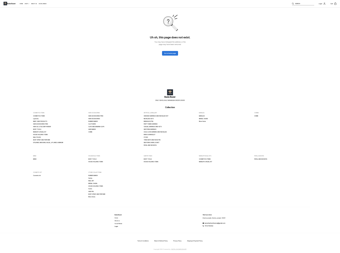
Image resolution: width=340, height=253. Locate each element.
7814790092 (209, 226)
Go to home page (170, 53)
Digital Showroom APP (179, 249)
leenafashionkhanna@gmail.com (215, 223)
